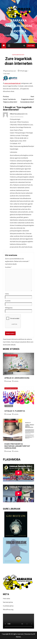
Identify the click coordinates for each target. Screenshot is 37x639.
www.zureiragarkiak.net (12, 83)
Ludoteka (15, 381)
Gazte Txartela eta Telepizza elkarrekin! (10, 99)
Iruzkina (8, 267)
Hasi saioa (6, 598)
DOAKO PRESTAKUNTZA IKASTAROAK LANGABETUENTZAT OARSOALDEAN (17, 446)
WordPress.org (8, 609)
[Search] (24, 45)
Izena (7, 294)
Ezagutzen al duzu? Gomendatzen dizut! (27, 99)
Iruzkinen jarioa (8, 606)
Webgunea (8, 308)
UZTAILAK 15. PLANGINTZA (14, 411)
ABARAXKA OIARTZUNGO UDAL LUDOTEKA (19, 26)
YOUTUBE (30, 45)
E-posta (7, 301)
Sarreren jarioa (8, 602)
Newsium (27, 634)
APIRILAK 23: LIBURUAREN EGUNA (16, 378)
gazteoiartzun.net (18, 54)
